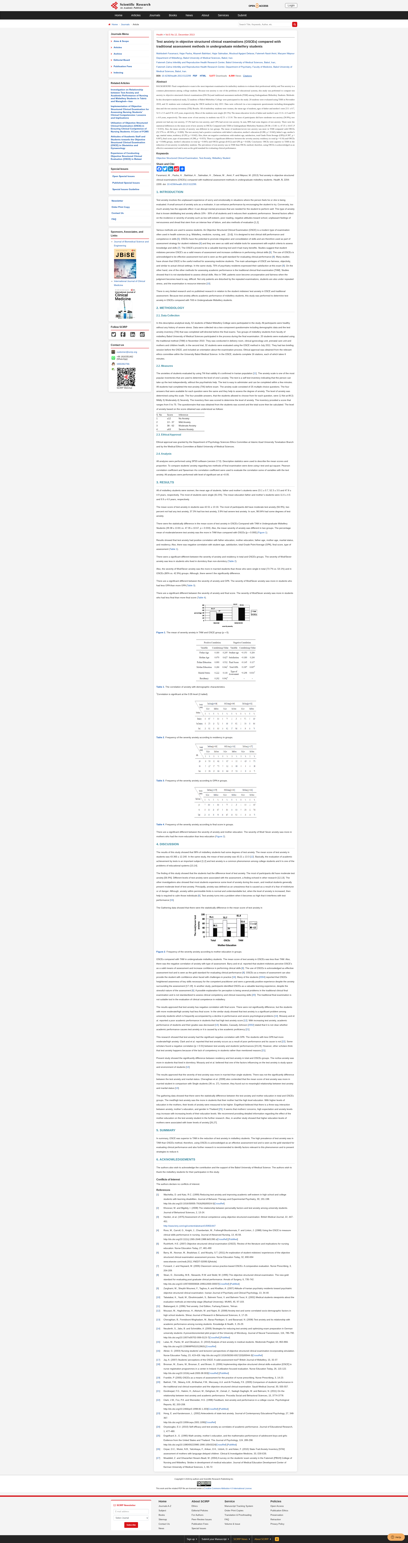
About (205, 15)
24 (158, 1426)
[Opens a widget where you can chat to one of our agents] (396, 1537)
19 (158, 1377)
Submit (242, 15)
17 (158, 1359)
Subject (162, 1510)
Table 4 (201, 597)
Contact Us (118, 213)
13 (216, 1025)
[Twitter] (113, 334)
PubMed (233, 1239)
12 (252, 856)
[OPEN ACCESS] (258, 5)
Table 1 (173, 549)
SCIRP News (240, 1539)
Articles (136, 15)
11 (255, 373)
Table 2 (232, 561)
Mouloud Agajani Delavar (241, 53)
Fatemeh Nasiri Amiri (266, 53)
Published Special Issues (126, 182)
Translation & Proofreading (238, 1515)
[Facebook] (123, 334)
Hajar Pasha (185, 53)
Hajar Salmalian (220, 53)
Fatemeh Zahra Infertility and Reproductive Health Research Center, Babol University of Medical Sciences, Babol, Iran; (216, 62)
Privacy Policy (277, 1524)
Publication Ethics (279, 1510)
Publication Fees (123, 66)
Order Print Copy (121, 207)
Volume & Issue (232, 1524)
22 (283, 1041)
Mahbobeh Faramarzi (167, 53)
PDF (195, 75)
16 (234, 977)
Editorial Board (122, 60)
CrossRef (219, 1203)
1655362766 (123, 364)
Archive (118, 53)
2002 (251, 1025)
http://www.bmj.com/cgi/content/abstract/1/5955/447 (190, 1226)
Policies (275, 1501)
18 (158, 1364)
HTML (203, 75)
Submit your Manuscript (214, 1539)
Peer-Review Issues (202, 1519)
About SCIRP (200, 1501)
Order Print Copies (234, 1510)
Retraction (275, 1519)
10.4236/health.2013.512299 (176, 75)
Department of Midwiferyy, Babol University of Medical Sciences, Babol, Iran (194, 58)
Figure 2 (220, 836)
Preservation (276, 1515)
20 (253, 995)
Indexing (118, 72)
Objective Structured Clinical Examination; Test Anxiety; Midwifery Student (193, 158)
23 (158, 1413)
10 (208, 283)
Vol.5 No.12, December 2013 (180, 34)
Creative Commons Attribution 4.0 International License (228, 1488)
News (189, 15)
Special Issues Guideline (125, 189)
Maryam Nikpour (286, 53)
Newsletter (117, 200)
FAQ (114, 219)
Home (118, 15)
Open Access (277, 1506)
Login (291, 5)
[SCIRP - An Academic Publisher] (130, 5)
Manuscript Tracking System (239, 1506)
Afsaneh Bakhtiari (202, 53)
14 (276, 1016)
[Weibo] (142, 334)
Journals (154, 15)
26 (158, 1449)
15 (172, 900)
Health (159, 34)
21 (247, 1029)
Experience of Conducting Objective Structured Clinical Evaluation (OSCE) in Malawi (126, 156)
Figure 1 (262, 532)
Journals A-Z (165, 1506)
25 (220, 1109)
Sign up (191, 1539)
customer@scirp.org (127, 352)
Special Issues (199, 1528)
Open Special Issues (123, 176)
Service (230, 1501)
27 (158, 1458)
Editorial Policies (200, 1510)
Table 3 (190, 585)
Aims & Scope (121, 41)
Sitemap (163, 1519)
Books (173, 15)
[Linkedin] (132, 334)
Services (223, 15)
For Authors (197, 1515)
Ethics (195, 1506)
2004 (262, 977)
